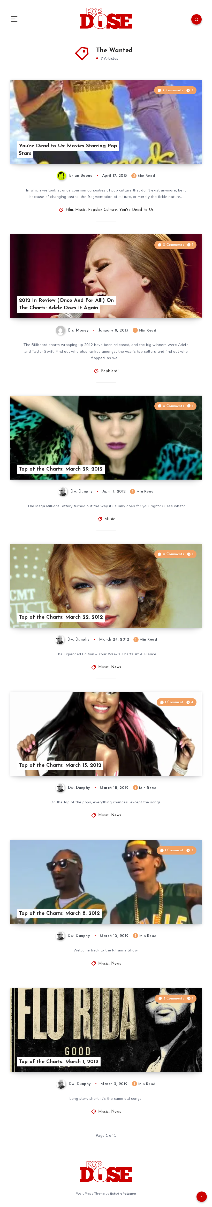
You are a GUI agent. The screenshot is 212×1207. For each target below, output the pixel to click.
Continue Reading (183, 149)
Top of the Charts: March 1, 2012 (59, 1061)
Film (69, 210)
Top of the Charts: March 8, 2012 (59, 913)
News (116, 667)
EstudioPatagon (123, 1193)
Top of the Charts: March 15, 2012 (60, 765)
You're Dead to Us (136, 210)
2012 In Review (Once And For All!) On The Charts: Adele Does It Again (66, 304)
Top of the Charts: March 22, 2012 (61, 617)
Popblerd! (110, 371)
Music (80, 210)
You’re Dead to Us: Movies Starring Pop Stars (68, 149)
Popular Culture (102, 210)
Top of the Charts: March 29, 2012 (61, 469)
